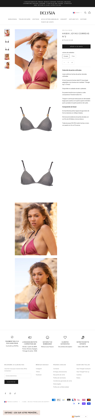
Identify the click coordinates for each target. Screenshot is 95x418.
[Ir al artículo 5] (7, 65)
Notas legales (57, 384)
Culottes (79, 375)
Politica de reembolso (59, 378)
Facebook (38, 375)
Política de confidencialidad (61, 387)
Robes (78, 378)
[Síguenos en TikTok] (15, 393)
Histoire (83, 19)
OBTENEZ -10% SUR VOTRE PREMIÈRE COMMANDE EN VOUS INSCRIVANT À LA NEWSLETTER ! (21, 413)
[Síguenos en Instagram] (10, 393)
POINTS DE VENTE (47, 22)
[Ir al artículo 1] (7, 32)
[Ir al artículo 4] (7, 57)
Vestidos (35, 19)
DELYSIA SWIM (67, 30)
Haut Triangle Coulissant (84, 368)
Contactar (56, 368)
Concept (63, 19)
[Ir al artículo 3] (7, 49)
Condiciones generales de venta (62, 381)
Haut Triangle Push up (83, 372)
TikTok (38, 372)
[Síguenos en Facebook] (5, 393)
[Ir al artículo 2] (7, 41)
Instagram (39, 368)
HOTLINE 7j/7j (73, 19)
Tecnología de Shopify (41, 401)
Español (77, 416)
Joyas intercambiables (50, 19)
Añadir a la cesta (76, 46)
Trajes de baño (24, 19)
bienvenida (12, 19)
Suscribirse (11, 382)
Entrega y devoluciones (60, 372)
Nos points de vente (59, 375)
